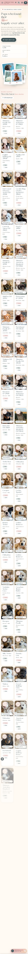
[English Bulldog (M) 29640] (7, 145)
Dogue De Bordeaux (6, 850)
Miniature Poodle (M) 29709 (6, 122)
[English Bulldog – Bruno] (21, 740)
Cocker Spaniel (18, 491)
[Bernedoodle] (7, 810)
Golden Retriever (19, 524)
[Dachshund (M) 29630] (21, 317)
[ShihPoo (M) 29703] (7, 286)
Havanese (19, 883)
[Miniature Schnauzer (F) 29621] (21, 111)
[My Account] (22, 2)
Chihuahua (20, 462)
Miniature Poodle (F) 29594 (6, 329)
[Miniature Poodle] (21, 611)
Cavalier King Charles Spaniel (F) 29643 (20, 191)
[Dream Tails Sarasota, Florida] (9, 2)
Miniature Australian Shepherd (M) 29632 (19, 428)
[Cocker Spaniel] (21, 480)
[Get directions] (15, 2)
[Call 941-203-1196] (18, 2)
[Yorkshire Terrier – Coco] (7, 577)
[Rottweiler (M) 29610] (7, 416)
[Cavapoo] (7, 480)
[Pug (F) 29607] (20, 216)
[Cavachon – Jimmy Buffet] (21, 577)
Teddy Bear (7, 462)
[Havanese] (21, 873)
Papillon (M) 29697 (20, 156)
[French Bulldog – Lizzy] (20, 674)
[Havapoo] (7, 611)
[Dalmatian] (7, 708)
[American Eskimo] (21, 708)
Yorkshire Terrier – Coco (6, 589)
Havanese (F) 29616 (6, 393)
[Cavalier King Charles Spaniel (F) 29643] (21, 179)
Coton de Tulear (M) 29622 (6, 228)
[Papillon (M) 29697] (21, 145)
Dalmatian (6, 718)
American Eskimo (19, 719)
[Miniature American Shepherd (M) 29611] (21, 251)
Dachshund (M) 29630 (20, 328)
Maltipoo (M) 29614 (7, 360)
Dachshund (7, 750)
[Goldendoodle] (21, 839)
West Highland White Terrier (19, 787)
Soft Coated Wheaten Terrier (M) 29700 (7, 191)
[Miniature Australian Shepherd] (7, 774)
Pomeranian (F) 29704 (20, 297)
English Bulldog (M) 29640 (7, 157)
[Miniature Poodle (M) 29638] (21, 349)
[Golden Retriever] (20, 513)
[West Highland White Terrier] (20, 774)
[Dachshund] (7, 740)
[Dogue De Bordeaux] (7, 839)
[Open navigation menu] (2, 2)
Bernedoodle (7, 820)
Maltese (5, 684)
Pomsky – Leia (19, 654)
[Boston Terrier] (7, 513)
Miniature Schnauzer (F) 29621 (20, 122)
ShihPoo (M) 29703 (7, 297)
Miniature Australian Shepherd (6, 786)
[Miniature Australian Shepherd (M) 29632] (21, 416)
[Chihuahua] (21, 452)
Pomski (5, 917)
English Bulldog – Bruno (19, 752)
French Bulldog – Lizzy (19, 686)
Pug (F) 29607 (18, 227)
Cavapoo (6, 490)
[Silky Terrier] (7, 643)
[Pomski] (7, 907)
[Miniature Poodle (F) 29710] (7, 251)
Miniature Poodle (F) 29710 (6, 262)
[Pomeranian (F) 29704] (21, 286)
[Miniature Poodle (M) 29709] (7, 111)
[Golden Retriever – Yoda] (7, 873)
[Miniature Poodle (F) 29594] (7, 317)
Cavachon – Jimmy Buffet (20, 589)
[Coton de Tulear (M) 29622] (7, 216)
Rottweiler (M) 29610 (6, 427)
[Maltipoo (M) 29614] (7, 349)
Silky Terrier (7, 653)
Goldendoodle (21, 849)
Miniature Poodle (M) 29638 (20, 361)
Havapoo (6, 621)
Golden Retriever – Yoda (6, 884)
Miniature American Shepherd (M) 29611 (19, 263)
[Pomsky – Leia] (21, 643)
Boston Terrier (5, 524)
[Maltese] (7, 674)
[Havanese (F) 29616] (7, 382)
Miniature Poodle (19, 622)
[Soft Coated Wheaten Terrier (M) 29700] (7, 179)
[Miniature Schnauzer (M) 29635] (21, 382)
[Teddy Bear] (7, 452)
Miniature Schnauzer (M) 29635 (20, 393)
